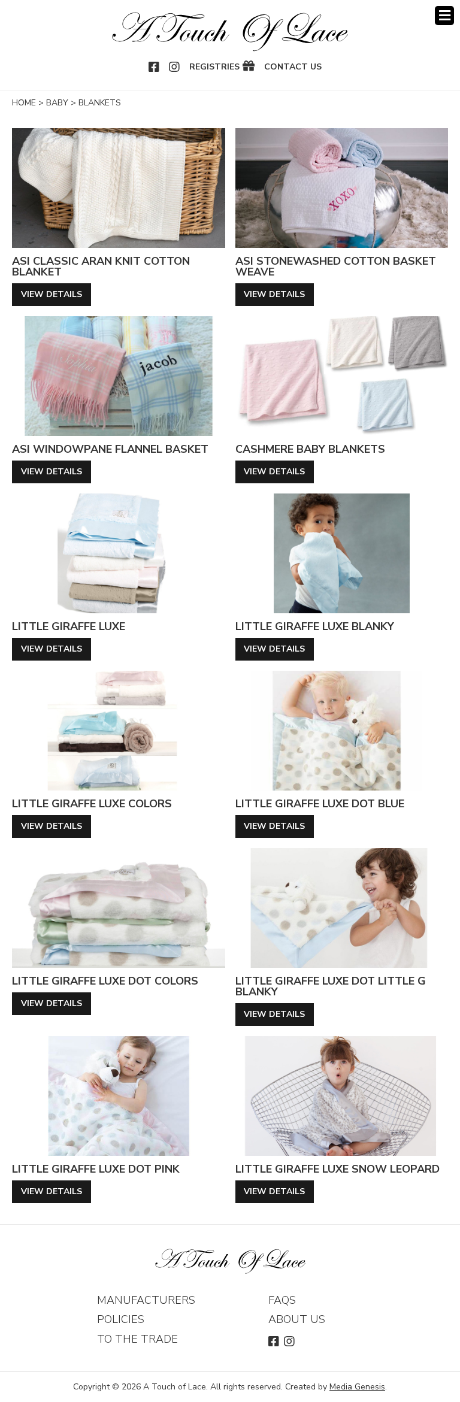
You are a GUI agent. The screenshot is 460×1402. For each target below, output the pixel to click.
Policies (120, 1319)
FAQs (282, 1300)
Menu (444, 15)
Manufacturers (146, 1300)
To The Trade (137, 1339)
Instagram (175, 67)
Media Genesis (357, 1386)
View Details (51, 294)
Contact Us (293, 67)
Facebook (155, 67)
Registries (214, 67)
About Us (296, 1319)
